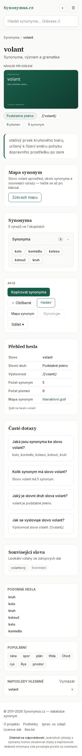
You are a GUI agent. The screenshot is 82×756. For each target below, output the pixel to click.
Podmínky (30, 724)
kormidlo (35, 251)
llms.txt (30, 729)
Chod (66, 656)
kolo (18, 251)
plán (39, 656)
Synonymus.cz (18, 7)
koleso (54, 251)
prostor (38, 664)
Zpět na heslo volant (22, 408)
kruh (36, 260)
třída (52, 656)
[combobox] (41, 21)
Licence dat (12, 729)
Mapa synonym (22, 313)
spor (26, 656)
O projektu (12, 724)
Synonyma (11, 37)
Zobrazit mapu (25, 197)
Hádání (46, 302)
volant (13, 689)
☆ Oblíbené (21, 302)
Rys (23, 664)
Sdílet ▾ (17, 324)
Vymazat (66, 681)
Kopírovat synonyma (28, 292)
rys (12, 664)
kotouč (20, 260)
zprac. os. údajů (53, 724)
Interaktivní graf (54, 399)
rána (13, 656)
